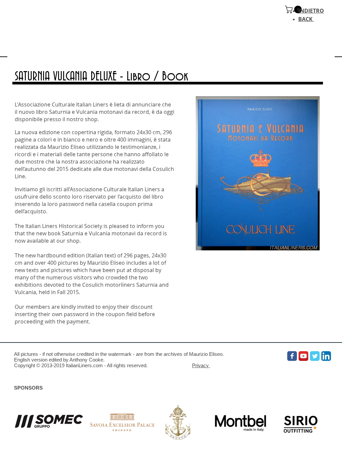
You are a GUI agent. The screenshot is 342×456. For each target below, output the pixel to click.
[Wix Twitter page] (315, 356)
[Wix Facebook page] (292, 356)
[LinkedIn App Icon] (326, 356)
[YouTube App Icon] (303, 356)
